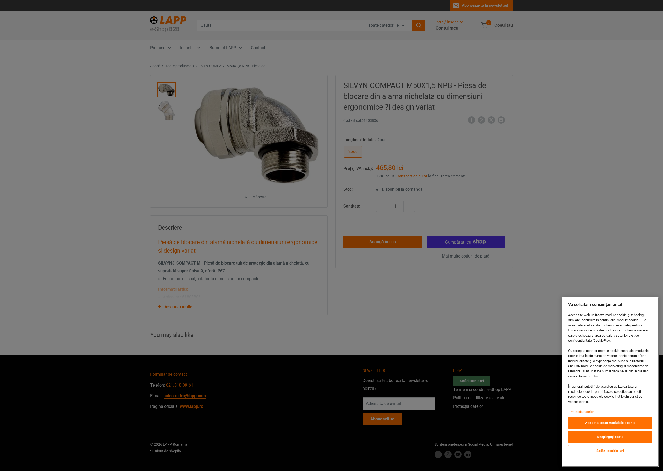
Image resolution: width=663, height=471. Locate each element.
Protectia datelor (582, 412)
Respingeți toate (610, 437)
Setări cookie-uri (610, 451)
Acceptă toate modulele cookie (610, 423)
